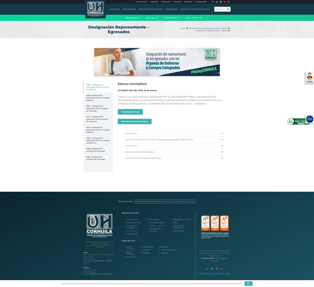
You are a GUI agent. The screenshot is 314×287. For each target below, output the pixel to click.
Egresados (164, 253)
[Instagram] (217, 268)
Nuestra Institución (130, 248)
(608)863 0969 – (100, 261)
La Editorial (146, 250)
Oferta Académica (131, 253)
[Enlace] (95, 9)
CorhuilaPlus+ (155, 219)
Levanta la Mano (132, 219)
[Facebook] (207, 268)
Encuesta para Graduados (132, 227)
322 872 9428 (107, 274)
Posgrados (146, 253)
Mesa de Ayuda (178, 231)
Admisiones (131, 257)
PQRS (175, 223)
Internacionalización (168, 250)
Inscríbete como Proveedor (155, 230)
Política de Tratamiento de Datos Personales (214, 273)
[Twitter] (212, 268)
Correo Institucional (134, 223)
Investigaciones (148, 247)
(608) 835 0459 (95, 274)
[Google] (221, 268)
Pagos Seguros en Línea (181, 219)
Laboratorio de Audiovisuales (178, 227)
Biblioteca (164, 247)
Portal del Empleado (157, 223)
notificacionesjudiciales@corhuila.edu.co (179, 201)
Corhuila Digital (132, 234)
